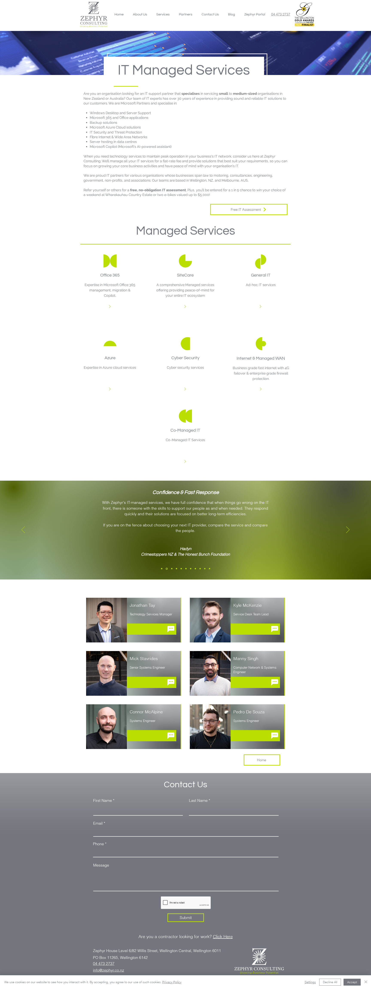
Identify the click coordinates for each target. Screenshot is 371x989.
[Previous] (23, 530)
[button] (163, 14)
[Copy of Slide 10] (209, 568)
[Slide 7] (190, 568)
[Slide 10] (204, 568)
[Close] (365, 982)
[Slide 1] (161, 568)
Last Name (198, 801)
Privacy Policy (171, 982)
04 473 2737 (280, 14)
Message (101, 865)
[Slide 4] (176, 568)
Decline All (330, 982)
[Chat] (171, 629)
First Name (102, 801)
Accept (352, 982)
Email (98, 823)
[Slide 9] (200, 568)
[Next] (348, 530)
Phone (98, 844)
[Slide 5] (181, 568)
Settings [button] (310, 982)
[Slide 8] (195, 568)
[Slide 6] (186, 568)
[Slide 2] (166, 568)
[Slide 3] (171, 569)
